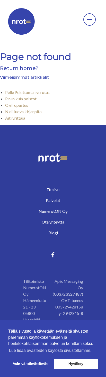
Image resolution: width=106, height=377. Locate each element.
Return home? (19, 68)
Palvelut (53, 200)
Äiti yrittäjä (15, 117)
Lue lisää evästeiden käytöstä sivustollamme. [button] (50, 350)
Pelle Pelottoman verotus (27, 92)
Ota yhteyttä (53, 221)
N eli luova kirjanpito (23, 111)
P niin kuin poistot (21, 98)
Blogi (53, 232)
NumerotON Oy (53, 211)
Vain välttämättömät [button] (30, 364)
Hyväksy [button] (75, 364)
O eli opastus (16, 105)
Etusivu (53, 189)
